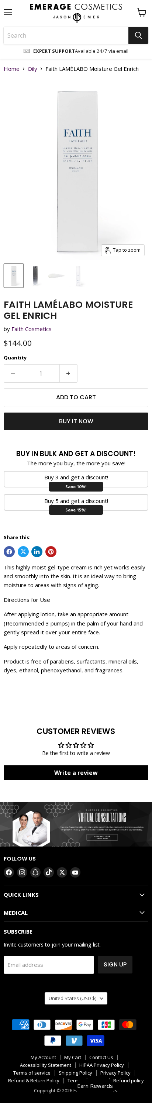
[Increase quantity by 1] (69, 373)
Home (12, 69)
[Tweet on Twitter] (23, 551)
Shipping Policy (75, 1072)
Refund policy (128, 1080)
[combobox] (66, 35)
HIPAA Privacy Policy (101, 1065)
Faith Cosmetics (31, 328)
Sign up (115, 964)
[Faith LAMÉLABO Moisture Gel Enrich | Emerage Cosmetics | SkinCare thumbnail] (13, 275)
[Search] (138, 35)
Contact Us (101, 1057)
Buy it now (76, 421)
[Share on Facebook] (9, 551)
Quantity (15, 358)
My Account (43, 1057)
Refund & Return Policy (33, 1080)
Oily (32, 69)
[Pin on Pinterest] (50, 551)
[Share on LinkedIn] (36, 551)
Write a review (76, 773)
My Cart (72, 1057)
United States (72, 998)
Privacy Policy (115, 1072)
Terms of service (32, 1072)
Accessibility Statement (45, 1065)
